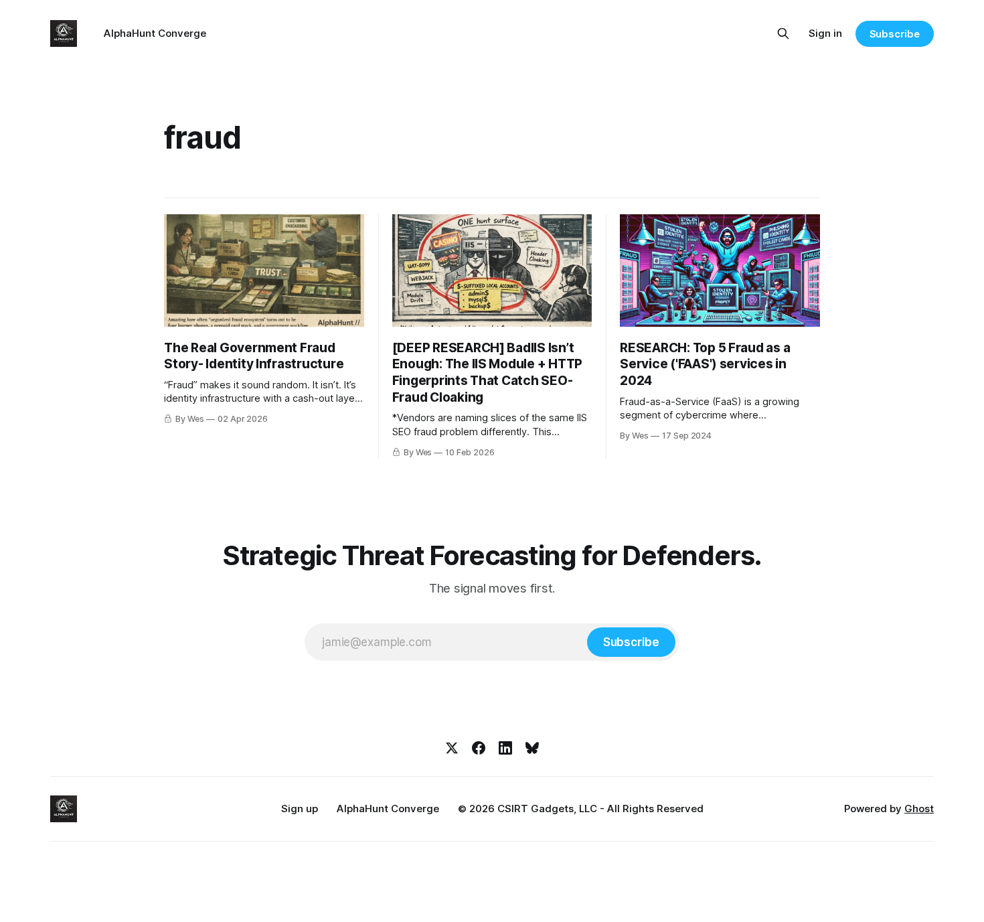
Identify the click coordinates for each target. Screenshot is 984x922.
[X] (452, 748)
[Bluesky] (532, 748)
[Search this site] (783, 33)
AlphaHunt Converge (155, 33)
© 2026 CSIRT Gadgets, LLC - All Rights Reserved (581, 808)
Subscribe (895, 33)
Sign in (825, 33)
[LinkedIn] (505, 748)
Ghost (919, 808)
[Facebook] (478, 748)
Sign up (299, 808)
